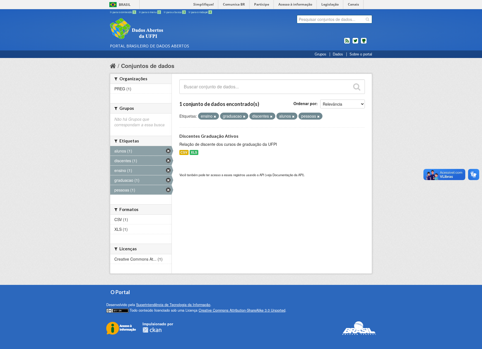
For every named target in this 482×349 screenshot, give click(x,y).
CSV (183, 152)
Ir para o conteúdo (122, 12)
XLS (194, 152)
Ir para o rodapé (200, 12)
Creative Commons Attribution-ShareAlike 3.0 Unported (242, 310)
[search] (367, 19)
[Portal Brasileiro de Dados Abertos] (170, 29)
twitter (355, 43)
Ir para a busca (174, 12)
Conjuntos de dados (147, 66)
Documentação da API (288, 175)
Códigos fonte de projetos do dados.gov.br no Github (364, 43)
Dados (338, 54)
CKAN (152, 330)
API (261, 175)
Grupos (320, 54)
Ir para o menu (149, 12)
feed (347, 43)
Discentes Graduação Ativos (208, 136)
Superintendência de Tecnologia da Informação (173, 304)
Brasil (125, 4)
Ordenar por (304, 103)
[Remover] (215, 116)
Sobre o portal (361, 54)
